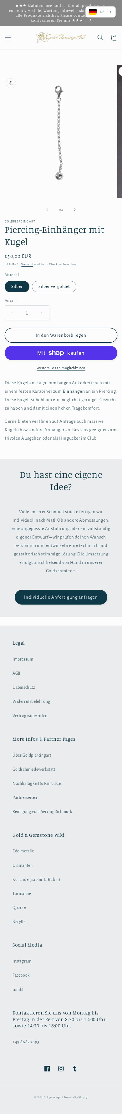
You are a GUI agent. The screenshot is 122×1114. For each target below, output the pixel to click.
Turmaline (22, 894)
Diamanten (23, 865)
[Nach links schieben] (47, 210)
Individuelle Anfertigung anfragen (61, 597)
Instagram (22, 961)
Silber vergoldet (54, 286)
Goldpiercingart (53, 1097)
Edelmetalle (23, 851)
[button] (8, 37)
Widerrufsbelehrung (31, 701)
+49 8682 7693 (26, 1042)
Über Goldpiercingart (32, 755)
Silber (17, 286)
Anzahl (11, 301)
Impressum (23, 659)
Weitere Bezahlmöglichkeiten (61, 368)
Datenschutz (24, 687)
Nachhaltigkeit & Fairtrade (37, 783)
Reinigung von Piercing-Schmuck (42, 812)
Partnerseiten (25, 797)
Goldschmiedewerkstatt (34, 769)
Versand (27, 264)
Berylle (19, 922)
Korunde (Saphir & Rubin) (36, 879)
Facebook (21, 975)
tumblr (19, 990)
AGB (17, 673)
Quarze (19, 908)
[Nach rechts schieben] (75, 210)
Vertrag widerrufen (30, 716)
